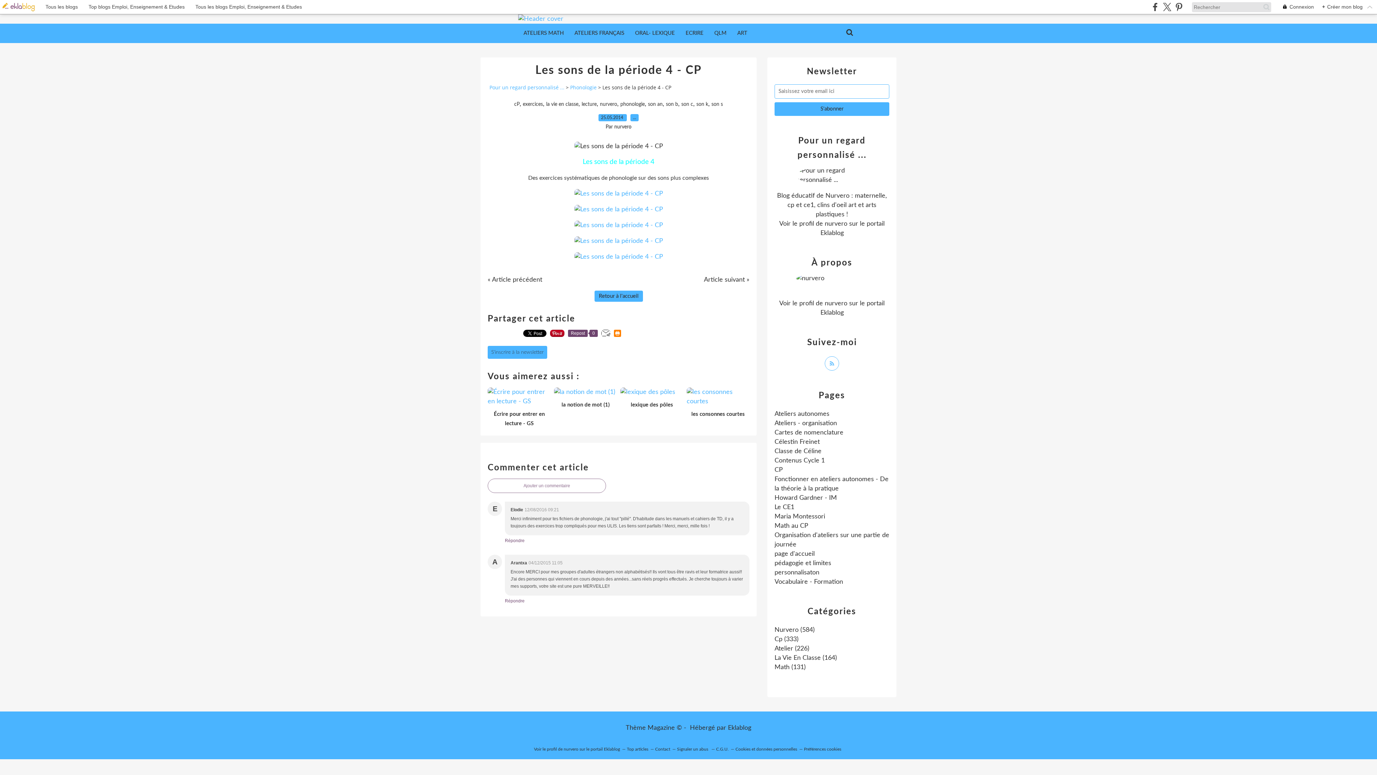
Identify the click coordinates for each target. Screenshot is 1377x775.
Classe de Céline (798, 451)
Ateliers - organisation (806, 423)
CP (779, 470)
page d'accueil (795, 554)
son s (717, 104)
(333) (787, 639)
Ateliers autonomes (802, 414)
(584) (795, 630)
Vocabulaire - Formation (809, 582)
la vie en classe (562, 104)
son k (702, 104)
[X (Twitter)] (1167, 7)
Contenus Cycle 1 (800, 460)
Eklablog (739, 728)
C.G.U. (722, 749)
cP (517, 104)
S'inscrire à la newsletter (517, 352)
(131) (790, 667)
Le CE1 (784, 507)
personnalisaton (797, 572)
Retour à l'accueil (619, 296)
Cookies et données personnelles (766, 749)
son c (687, 104)
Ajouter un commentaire (547, 485)
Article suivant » (726, 280)
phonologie (632, 104)
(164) (806, 658)
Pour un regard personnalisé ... (526, 87)
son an (655, 104)
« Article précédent (515, 280)
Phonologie (583, 87)
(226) (792, 648)
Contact (662, 749)
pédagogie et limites (803, 563)
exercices (533, 104)
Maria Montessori (800, 516)
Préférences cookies (822, 749)
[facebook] (1155, 7)
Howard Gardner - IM (806, 498)
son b (672, 104)
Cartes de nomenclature (809, 432)
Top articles (637, 749)
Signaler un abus (693, 749)
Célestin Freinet (797, 442)
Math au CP (791, 526)
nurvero (608, 104)
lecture (589, 104)
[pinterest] (1178, 7)
